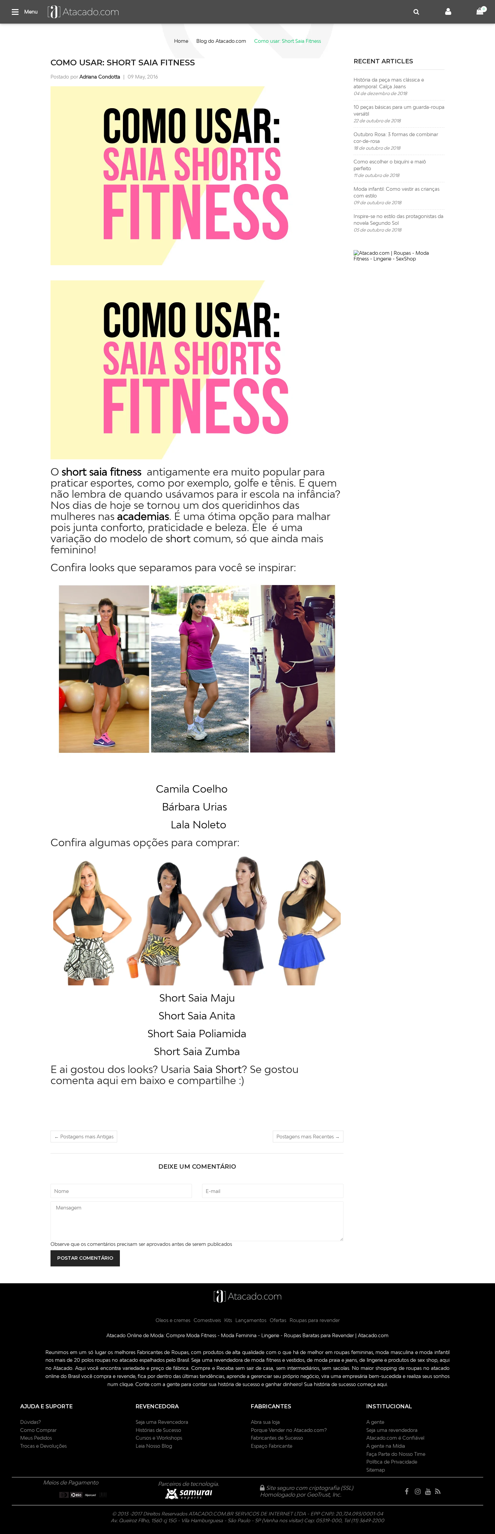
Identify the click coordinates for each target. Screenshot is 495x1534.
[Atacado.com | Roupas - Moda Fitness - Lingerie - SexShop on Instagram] (419, 1491)
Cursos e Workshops (159, 1438)
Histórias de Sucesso (158, 1430)
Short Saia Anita (197, 1015)
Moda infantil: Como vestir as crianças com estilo (396, 195)
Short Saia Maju (197, 997)
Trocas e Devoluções (43, 1446)
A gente (375, 1422)
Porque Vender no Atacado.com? (289, 1430)
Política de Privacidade (391, 1462)
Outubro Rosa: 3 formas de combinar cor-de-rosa (396, 141)
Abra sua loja (265, 1422)
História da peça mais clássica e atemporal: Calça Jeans (389, 86)
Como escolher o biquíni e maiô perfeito (390, 168)
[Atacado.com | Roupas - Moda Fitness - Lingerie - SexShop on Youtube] (429, 1491)
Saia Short (217, 1069)
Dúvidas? (30, 1422)
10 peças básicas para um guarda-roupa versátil (399, 113)
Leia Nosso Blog (154, 1446)
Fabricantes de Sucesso (277, 1438)
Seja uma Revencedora (162, 1422)
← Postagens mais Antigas (83, 1136)
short (178, 538)
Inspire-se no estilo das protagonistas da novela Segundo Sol (398, 223)
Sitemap (375, 1470)
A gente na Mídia (385, 1446)
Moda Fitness (201, 1335)
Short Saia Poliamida (196, 1033)
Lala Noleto (198, 824)
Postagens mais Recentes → (308, 1136)
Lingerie (270, 1335)
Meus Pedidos (36, 1438)
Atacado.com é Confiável (395, 1438)
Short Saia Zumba (197, 1051)
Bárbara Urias (194, 806)
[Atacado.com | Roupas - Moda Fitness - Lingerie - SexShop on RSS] (439, 1491)
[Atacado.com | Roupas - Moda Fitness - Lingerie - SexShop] (399, 256)
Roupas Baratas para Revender (319, 1335)
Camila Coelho (192, 788)
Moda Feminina (239, 1335)
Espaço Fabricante (271, 1446)
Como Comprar (38, 1430)
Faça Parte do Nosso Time (395, 1454)
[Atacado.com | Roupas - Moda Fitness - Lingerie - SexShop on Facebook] (409, 1491)
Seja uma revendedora (392, 1430)
